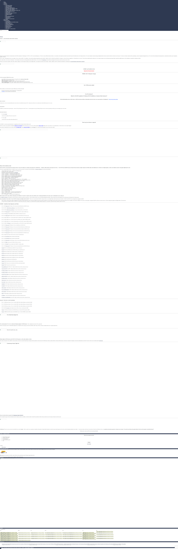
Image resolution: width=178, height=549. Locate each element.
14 (89, 535)
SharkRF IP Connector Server (10, 18)
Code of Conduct (27, 547)
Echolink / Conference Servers (10, 11)
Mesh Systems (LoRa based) (10, 16)
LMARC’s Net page (4, 197)
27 (72, 538)
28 (89, 538)
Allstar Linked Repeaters (6, 439)
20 (72, 536)
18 (38, 536)
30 (9, 540)
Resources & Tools (6, 20)
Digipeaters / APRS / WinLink (10, 9)
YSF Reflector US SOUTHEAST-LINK (6, 297)
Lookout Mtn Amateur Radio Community (13, 32)
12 (53, 534)
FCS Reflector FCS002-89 (5, 270)
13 (72, 534)
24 (24, 538)
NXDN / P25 (8, 17)
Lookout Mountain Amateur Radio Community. (78, 61)
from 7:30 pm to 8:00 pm (88, 532)
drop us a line (41, 125)
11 (38, 534)
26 (53, 538)
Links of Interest (8, 22)
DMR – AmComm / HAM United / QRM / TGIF (13, 10)
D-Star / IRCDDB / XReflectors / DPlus (11, 8)
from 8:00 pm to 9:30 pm (105, 531)
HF (3, 440)
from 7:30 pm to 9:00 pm (54, 534)
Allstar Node (7, 215)
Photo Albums (6, 19)
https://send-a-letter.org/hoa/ (113, 99)
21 (89, 536)
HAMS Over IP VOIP (9, 13)
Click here (16, 172)
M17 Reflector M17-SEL (4, 278)
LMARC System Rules (9, 23)
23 (9, 538)
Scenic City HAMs (27, 127)
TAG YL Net (7, 27)
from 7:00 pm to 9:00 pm (38, 534)
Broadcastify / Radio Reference (10, 7)
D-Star (7, 213)
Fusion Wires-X (8, 236)
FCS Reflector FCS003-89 (5, 272)
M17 (6, 15)
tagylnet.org (101, 340)
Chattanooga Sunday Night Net (18, 415)
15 (104, 534)
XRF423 (3, 293)
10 (24, 534)
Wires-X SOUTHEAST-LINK (5, 289)
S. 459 (5, 117)
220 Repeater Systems (9, 5)
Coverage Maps (8, 21)
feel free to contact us (39, 169)
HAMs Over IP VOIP (4, 276)
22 (104, 536)
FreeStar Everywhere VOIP (5, 274)
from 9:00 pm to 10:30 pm (72, 534)
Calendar (5, 2)
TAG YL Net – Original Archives (10, 28)
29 (104, 538)
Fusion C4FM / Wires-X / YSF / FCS (11, 12)
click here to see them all (18, 125)
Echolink (3, 251)
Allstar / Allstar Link (9, 6)
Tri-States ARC (18, 127)
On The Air (5, 4)
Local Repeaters (5, 438)
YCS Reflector (3, 295)
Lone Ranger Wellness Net (9, 24)
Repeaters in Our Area (9, 26)
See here (3, 91)
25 (38, 538)
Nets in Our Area (8, 25)
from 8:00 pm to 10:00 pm (89, 533)
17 (24, 536)
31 (24, 540)
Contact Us (5, 3)
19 (53, 536)
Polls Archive (4, 447)
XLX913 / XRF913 (4, 291)
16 (9, 536)
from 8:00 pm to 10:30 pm (9, 533)
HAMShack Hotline (8, 14)
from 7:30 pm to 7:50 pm (9, 532)
